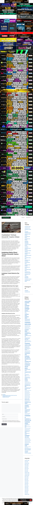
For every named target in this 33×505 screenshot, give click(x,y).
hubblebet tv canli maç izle (28, 419)
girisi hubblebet (27, 304)
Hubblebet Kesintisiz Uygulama (28, 387)
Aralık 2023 (26, 483)
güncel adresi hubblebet (27, 310)
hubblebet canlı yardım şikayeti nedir (28, 341)
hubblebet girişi (28, 361)
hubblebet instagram (26, 380)
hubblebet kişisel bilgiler (27, 389)
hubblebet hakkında (27, 374)
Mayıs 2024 (26, 476)
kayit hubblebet (28, 448)
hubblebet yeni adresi (27, 434)
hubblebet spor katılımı (27, 414)
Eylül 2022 (26, 492)
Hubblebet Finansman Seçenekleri (26, 242)
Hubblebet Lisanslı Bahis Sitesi (28, 390)
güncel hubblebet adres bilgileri (27, 311)
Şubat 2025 (26, 465)
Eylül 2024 (26, 471)
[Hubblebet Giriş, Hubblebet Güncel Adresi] (6, 217)
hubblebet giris (27, 353)
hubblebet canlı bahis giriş (27, 337)
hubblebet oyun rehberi (27, 398)
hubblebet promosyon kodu (27, 407)
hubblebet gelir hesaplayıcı (27, 351)
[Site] (16, 55)
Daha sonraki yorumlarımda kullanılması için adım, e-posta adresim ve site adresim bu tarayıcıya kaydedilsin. (11, 421)
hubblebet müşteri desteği (27, 394)
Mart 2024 (26, 479)
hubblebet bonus (27, 330)
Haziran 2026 (27, 460)
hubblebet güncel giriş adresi (28, 371)
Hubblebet (22, 217)
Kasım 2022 (27, 490)
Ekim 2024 (26, 469)
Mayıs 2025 (26, 464)
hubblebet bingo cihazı (27, 327)
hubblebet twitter (27, 422)
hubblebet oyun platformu (27, 397)
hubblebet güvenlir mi (28, 373)
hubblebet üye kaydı (27, 443)
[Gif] (16, 90)
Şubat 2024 (27, 480)
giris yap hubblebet (27, 307)
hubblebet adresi (27, 317)
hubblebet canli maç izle (28, 336)
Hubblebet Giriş (28, 217)
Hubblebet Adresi (27, 226)
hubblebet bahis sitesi (28, 323)
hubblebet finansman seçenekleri (27, 349)
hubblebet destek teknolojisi (28, 348)
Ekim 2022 (26, 491)
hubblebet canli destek (28, 334)
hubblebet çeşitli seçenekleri (28, 442)
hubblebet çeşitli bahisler (27, 441)
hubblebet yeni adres (27, 432)
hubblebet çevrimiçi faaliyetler (28, 440)
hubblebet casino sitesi (28, 344)
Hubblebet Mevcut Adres (27, 392)
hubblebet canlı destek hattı (27, 340)
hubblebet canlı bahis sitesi (27, 339)
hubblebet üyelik (27, 445)
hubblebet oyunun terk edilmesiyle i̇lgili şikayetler (27, 399)
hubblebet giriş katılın (27, 362)
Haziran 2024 (27, 475)
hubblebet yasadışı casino (27, 430)
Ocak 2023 (26, 487)
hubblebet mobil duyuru (27, 393)
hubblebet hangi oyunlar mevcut (27, 375)
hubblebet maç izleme (27, 391)
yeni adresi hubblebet (26, 451)
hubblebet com (27, 347)
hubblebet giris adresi (27, 357)
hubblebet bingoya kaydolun (28, 328)
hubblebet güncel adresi (27, 370)
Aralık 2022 (26, 488)
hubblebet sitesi (27, 410)
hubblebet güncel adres (27, 366)
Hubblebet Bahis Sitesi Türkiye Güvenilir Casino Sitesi (10, 395)
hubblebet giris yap (28, 359)
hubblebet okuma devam (27, 395)
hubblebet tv (27, 416)
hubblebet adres (27, 315)
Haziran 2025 (27, 463)
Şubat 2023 (27, 486)
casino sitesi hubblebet (27, 302)
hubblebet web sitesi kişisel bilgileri (28, 427)
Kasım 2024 (27, 468)
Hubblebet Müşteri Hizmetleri (6, 396)
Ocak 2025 (26, 467)
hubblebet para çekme (28, 403)
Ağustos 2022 (27, 494)
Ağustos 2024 (27, 472)
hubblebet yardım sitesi (27, 429)
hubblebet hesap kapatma (27, 378)
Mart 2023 (26, 484)
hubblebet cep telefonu (27, 346)
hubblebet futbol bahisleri (27, 350)
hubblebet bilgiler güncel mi (27, 326)
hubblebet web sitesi (27, 425)
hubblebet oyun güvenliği (27, 396)
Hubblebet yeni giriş (27, 436)
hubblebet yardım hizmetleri (27, 428)
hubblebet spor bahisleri (27, 412)
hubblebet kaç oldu (27, 386)
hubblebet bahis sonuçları (27, 325)
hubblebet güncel (27, 363)
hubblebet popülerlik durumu (28, 404)
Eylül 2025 (26, 461)
